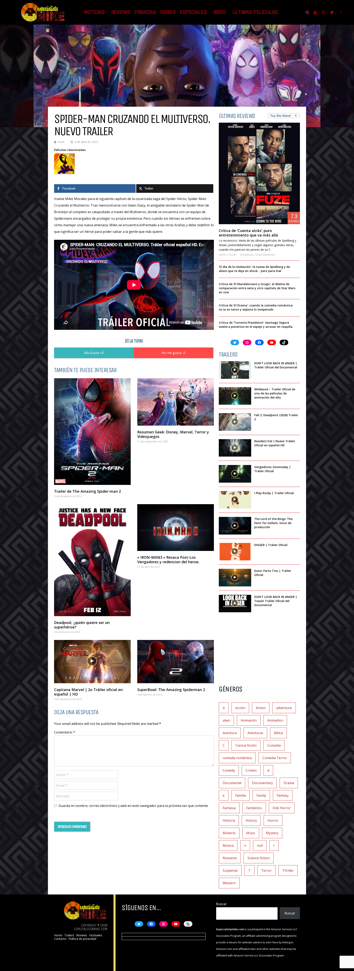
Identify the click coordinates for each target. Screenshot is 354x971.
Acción (233, 254)
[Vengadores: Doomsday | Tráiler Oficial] (235, 474)
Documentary (262, 783)
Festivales (95, 935)
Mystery (272, 833)
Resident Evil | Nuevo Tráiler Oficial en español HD (274, 443)
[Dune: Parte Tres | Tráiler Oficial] (235, 577)
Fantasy (283, 795)
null (260, 845)
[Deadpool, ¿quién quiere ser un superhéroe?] (92, 560)
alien (226, 720)
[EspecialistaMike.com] (43, 21)
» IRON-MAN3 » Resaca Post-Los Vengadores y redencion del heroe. (168, 559)
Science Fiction (258, 858)
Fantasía (229, 808)
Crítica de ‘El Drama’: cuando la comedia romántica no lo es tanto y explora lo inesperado (256, 307)
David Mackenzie (265, 254)
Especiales (193, 12)
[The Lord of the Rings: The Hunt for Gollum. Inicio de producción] (235, 526)
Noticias (94, 12)
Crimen (251, 770)
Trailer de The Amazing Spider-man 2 (87, 491)
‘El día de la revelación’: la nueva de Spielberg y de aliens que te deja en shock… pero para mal (254, 269)
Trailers (69, 935)
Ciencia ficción (246, 745)
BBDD (219, 12)
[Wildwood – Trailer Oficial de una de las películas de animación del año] (235, 396)
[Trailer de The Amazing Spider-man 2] (92, 431)
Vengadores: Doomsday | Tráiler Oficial (272, 469)
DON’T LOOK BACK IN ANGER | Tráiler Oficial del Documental (276, 365)
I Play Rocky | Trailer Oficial (274, 493)
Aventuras (255, 733)
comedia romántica (237, 758)
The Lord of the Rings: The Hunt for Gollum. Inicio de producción (273, 523)
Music (250, 833)
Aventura (230, 733)
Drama (289, 783)
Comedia (274, 745)
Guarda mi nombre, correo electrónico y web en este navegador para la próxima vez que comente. (134, 805)
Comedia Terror (274, 758)
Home (58, 935)
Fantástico (254, 808)
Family (261, 795)
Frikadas (145, 12)
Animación (249, 720)
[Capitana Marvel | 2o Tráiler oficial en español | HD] (92, 661)
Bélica (278, 733)
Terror (266, 870)
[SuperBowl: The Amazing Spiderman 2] (175, 661)
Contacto (60, 938)
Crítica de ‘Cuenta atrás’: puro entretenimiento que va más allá (248, 233)
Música (228, 845)
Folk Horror (282, 808)
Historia (229, 820)
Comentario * (64, 732)
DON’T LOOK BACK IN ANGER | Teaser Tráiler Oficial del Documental (275, 601)
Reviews (120, 12)
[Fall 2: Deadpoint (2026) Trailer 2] (235, 422)
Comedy (229, 770)
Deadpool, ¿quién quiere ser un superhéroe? (82, 624)
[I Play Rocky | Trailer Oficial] (235, 500)
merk (61, 142)
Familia (240, 795)
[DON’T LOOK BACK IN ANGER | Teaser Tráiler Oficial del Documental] (235, 603)
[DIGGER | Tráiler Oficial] (235, 552)
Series (168, 12)
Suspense (230, 870)
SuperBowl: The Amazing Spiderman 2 (171, 689)
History (251, 820)
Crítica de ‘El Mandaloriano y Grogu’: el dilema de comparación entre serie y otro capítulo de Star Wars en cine (257, 288)
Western (229, 883)
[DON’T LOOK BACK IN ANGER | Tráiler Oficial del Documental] (235, 370)
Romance (230, 858)
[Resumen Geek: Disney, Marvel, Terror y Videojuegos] (175, 402)
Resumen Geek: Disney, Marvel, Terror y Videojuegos (173, 434)
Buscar (221, 904)
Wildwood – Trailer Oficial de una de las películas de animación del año (274, 393)
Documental (232, 783)
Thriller (288, 870)
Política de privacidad (82, 938)
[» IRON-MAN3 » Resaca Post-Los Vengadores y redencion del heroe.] (175, 527)
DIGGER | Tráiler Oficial (270, 545)
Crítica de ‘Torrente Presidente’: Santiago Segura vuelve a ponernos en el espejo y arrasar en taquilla (256, 325)
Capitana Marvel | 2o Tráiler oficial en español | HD (88, 692)
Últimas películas (255, 12)
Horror (273, 820)
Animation (275, 720)
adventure (284, 708)
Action (261, 708)
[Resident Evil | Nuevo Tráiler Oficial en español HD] (235, 448)
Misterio (229, 833)
